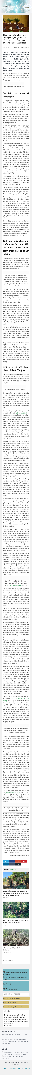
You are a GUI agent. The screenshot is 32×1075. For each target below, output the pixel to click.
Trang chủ (5, 1068)
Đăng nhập (20, 1068)
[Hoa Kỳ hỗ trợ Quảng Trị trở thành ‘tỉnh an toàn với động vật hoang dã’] (16, 910)
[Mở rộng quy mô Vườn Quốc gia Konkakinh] (16, 937)
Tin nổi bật (17, 47)
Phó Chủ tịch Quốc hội (13, 793)
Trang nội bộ (13, 1068)
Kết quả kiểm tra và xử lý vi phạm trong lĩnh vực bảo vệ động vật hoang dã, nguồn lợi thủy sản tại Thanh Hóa (16, 893)
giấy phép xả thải (21, 413)
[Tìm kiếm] (29, 10)
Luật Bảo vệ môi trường (14, 585)
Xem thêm (8, 1025)
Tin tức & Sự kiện (24, 47)
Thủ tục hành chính (11, 989)
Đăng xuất (27, 1068)
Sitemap (6, 1070)
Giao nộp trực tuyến (12, 984)
